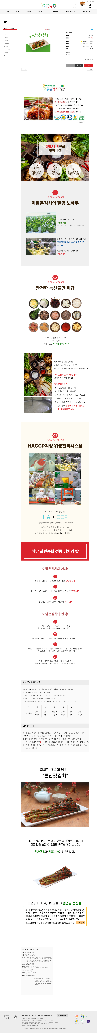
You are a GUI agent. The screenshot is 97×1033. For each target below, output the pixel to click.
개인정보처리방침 (62, 1015)
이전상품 (24, 69)
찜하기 (79, 65)
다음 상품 (90, 69)
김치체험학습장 (86, 11)
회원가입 (82, 1)
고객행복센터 (91, 1)
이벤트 (29, 11)
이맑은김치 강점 (70, 11)
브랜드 (18, 11)
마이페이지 (41, 11)
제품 (8, 11)
